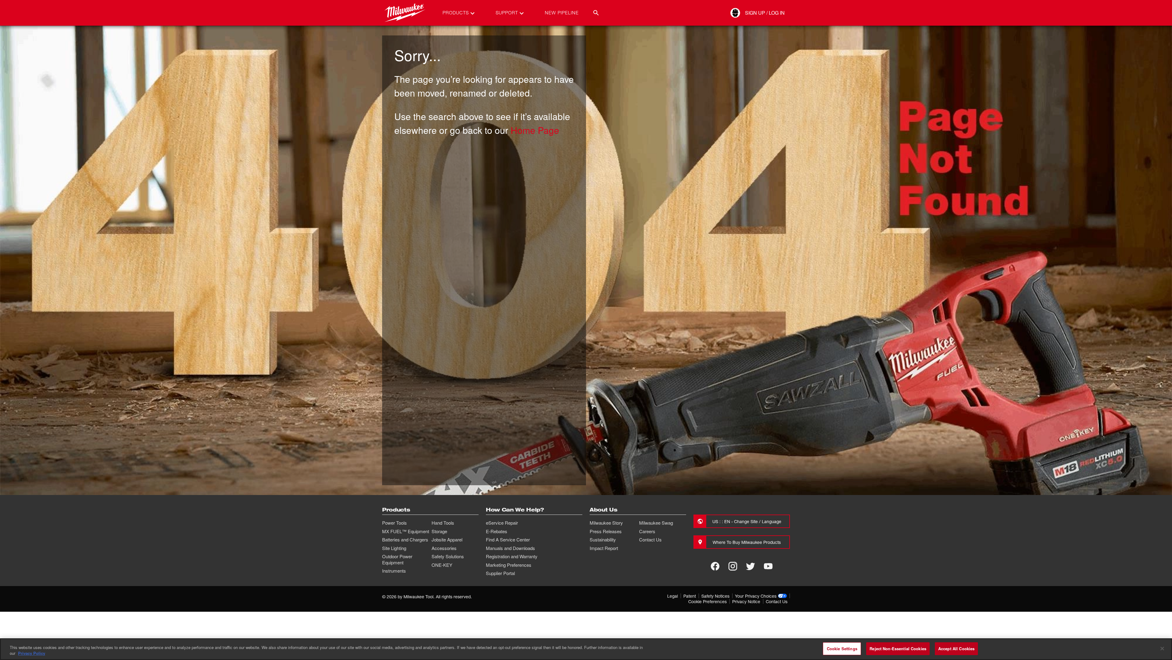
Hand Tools (443, 523)
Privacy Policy (31, 653)
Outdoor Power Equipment (397, 559)
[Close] (1162, 648)
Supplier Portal (500, 573)
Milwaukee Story (606, 523)
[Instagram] (733, 566)
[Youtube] (768, 566)
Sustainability (603, 540)
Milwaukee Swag (656, 523)
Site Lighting (394, 548)
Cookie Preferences (707, 601)
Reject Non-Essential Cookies (898, 648)
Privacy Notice (746, 601)
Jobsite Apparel (447, 540)
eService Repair (502, 523)
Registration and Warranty (511, 556)
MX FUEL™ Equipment (405, 531)
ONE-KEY (442, 565)
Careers (647, 531)
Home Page (535, 130)
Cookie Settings (842, 648)
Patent (689, 596)
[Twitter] (750, 566)
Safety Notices (715, 596)
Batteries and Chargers (405, 540)
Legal (672, 596)
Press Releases (606, 531)
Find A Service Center (508, 540)
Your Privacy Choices (755, 596)
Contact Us (650, 540)
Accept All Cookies (956, 648)
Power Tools (394, 523)
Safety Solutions (448, 556)
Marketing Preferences (508, 565)
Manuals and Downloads (510, 548)
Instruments (394, 571)
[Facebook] (715, 566)
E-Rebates (496, 531)
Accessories (444, 548)
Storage (439, 531)
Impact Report (604, 548)
